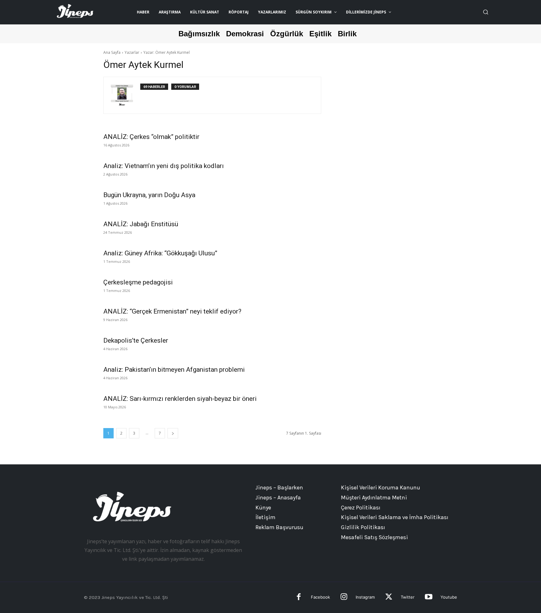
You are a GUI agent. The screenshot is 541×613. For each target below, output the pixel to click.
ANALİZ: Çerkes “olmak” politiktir (151, 136)
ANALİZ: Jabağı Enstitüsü (140, 224)
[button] (485, 12)
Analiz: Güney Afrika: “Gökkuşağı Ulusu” (160, 253)
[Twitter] (388, 597)
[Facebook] (299, 597)
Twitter (408, 597)
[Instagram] (344, 597)
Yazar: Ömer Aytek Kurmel (166, 52)
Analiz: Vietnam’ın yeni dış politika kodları (163, 166)
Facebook (320, 597)
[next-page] (172, 433)
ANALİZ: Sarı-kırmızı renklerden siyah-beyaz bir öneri (180, 398)
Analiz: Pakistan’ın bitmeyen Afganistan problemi (174, 369)
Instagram (365, 597)
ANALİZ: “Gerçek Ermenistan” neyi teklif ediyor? (172, 311)
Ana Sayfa (112, 52)
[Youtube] (428, 597)
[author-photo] (125, 95)
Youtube (449, 597)
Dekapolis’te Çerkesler (135, 340)
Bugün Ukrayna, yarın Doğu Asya (149, 195)
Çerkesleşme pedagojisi (138, 282)
